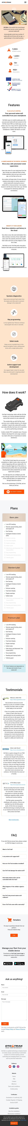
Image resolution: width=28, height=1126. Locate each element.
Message (3, 999)
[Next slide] (25, 16)
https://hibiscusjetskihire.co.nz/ (17, 699)
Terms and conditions (14, 1086)
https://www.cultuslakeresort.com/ (18, 750)
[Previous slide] (3, 16)
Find (14, 935)
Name (2, 984)
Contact (14, 1081)
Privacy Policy (9, 1029)
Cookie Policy (23, 1120)
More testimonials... (14, 820)
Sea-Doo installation (14, 1111)
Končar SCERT (14, 1102)
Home (14, 1076)
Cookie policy (14, 1089)
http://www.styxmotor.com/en (17, 784)
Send (5, 1024)
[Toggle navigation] (25, 2)
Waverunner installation (14, 1113)
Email (2, 992)
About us (14, 1084)
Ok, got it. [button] (14, 1123)
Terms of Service (20, 1029)
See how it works (16, 491)
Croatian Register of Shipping (14, 1100)
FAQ (14, 1079)
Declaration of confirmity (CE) (14, 1097)
